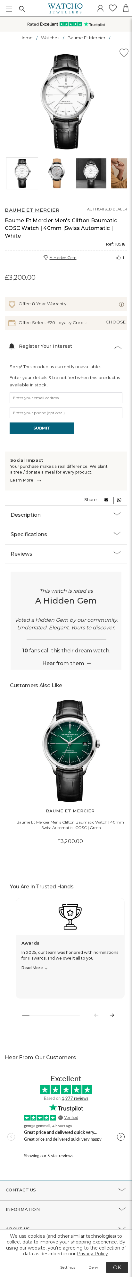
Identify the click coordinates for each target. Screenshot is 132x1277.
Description (26, 515)
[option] (66, 102)
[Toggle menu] (9, 9)
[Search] (22, 8)
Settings (67, 1267)
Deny (93, 1267)
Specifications (29, 534)
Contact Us (21, 1189)
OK (117, 1268)
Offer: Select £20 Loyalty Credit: (52, 322)
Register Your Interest (45, 346)
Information (23, 1209)
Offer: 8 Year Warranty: (42, 303)
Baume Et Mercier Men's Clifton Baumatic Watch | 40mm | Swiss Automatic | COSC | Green (70, 825)
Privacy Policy (92, 1254)
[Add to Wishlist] (124, 54)
